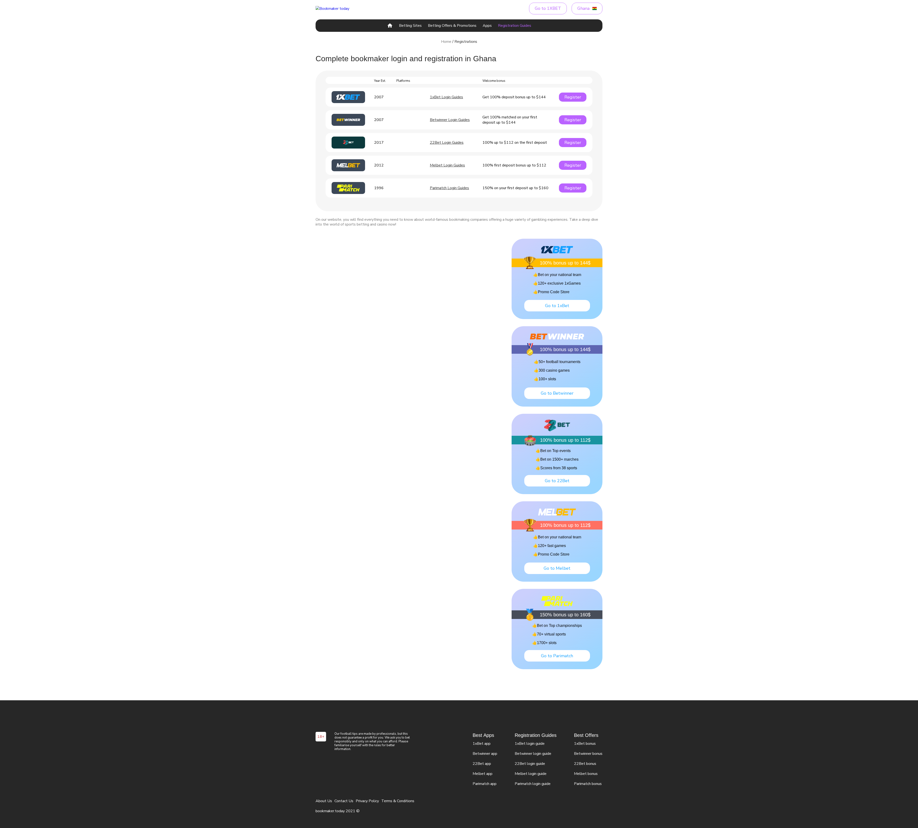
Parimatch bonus (588, 783)
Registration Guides (514, 25)
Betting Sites (410, 25)
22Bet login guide (530, 763)
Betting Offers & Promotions (452, 25)
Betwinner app (485, 753)
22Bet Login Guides (447, 142)
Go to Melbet (557, 568)
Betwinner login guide (533, 753)
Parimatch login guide (533, 783)
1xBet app (482, 743)
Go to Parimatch (557, 656)
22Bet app (482, 763)
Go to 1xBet (557, 306)
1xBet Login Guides (446, 97)
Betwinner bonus (588, 753)
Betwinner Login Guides (450, 119)
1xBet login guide (530, 743)
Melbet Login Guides (447, 165)
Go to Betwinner (557, 393)
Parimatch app (485, 783)
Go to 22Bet (557, 481)
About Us (324, 801)
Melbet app (482, 773)
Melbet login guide (530, 773)
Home (446, 41)
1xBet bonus (585, 743)
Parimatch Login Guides (449, 188)
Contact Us (343, 801)
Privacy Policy (367, 801)
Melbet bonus (586, 773)
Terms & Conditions (397, 801)
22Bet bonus (585, 763)
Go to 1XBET (548, 8)
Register (572, 97)
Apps (487, 25)
